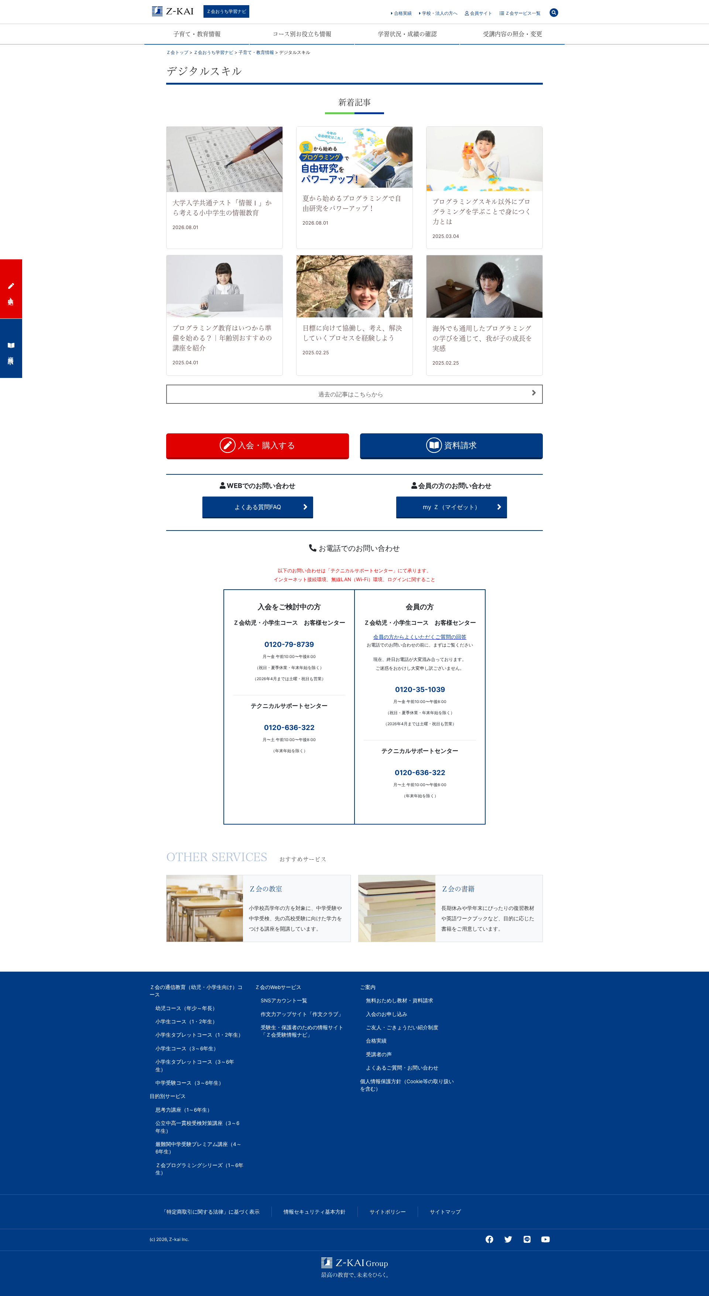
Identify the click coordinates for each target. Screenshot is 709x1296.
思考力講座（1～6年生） (183, 1110)
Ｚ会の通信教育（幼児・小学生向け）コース (196, 990)
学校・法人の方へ (439, 13)
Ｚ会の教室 (265, 889)
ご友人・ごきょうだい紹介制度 (402, 1027)
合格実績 (402, 13)
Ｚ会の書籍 (458, 889)
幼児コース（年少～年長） (186, 1008)
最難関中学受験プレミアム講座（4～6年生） (198, 1148)
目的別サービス (168, 1096)
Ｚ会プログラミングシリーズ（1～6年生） (199, 1169)
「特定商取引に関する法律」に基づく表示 (210, 1212)
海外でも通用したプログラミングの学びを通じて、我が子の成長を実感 (482, 338)
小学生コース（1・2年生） (186, 1021)
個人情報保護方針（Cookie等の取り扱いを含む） (407, 1085)
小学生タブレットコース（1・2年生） (199, 1035)
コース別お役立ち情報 (302, 34)
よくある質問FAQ (257, 507)
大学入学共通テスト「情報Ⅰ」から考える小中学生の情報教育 (222, 207)
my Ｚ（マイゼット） (451, 507)
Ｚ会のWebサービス (278, 987)
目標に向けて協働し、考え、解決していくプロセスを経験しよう (352, 333)
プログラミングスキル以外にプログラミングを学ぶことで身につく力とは (481, 211)
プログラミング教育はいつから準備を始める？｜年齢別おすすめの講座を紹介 (222, 338)
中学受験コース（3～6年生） (189, 1083)
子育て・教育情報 (196, 34)
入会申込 (11, 294)
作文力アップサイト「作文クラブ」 (302, 1014)
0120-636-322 (289, 727)
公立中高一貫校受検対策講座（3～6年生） (197, 1126)
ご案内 (368, 987)
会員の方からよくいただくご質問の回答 (419, 637)
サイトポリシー (388, 1212)
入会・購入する (265, 445)
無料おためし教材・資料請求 (399, 1000)
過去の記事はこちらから (350, 394)
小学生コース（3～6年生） (187, 1048)
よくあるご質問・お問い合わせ (402, 1068)
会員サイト (480, 13)
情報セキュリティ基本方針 (315, 1212)
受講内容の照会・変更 (512, 34)
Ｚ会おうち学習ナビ (226, 11)
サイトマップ (445, 1212)
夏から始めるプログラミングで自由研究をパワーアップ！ (351, 203)
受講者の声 (379, 1054)
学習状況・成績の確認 (407, 34)
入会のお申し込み (386, 1014)
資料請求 (459, 445)
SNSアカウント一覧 (284, 1000)
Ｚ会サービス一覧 (522, 13)
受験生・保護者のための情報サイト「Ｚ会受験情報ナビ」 (302, 1031)
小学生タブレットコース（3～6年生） (194, 1065)
